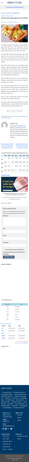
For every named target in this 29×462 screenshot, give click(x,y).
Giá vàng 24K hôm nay (6, 394)
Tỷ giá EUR (15, 398)
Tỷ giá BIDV (15, 405)
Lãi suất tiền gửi (10, 400)
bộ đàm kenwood (19, 456)
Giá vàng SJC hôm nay (19, 392)
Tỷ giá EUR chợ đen (17, 402)
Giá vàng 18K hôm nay (20, 394)
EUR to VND (6, 438)
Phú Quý (3, 335)
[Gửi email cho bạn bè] (16, 111)
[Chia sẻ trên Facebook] (10, 111)
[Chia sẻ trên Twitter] (13, 111)
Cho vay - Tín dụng (7, 449)
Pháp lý (19, 438)
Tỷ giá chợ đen (20, 400)
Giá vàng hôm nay (7, 392)
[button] (2, 2)
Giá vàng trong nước (6, 323)
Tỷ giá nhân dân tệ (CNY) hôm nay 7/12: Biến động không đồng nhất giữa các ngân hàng (14, 194)
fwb (16, 460)
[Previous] (2, 189)
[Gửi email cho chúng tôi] (8, 429)
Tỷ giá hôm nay (6, 444)
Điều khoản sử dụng (22, 436)
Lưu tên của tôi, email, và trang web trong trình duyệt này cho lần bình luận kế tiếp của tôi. (13, 252)
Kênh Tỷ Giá (14, 2)
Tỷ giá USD (7, 398)
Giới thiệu (19, 415)
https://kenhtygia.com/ (20, 126)
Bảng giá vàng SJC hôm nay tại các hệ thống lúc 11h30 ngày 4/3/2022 (22, 146)
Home (2, 13)
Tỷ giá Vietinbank (7, 407)
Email (5, 235)
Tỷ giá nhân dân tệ (19, 404)
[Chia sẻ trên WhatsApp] (8, 111)
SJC (2, 328)
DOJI (3, 333)
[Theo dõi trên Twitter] (6, 429)
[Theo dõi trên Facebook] (3, 429)
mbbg (13, 460)
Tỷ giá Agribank (23, 405)
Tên (4, 228)
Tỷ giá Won (10, 404)
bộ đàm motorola (10, 456)
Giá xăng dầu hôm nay (19, 407)
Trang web (5, 242)
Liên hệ (19, 420)
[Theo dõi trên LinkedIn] (11, 429)
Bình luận (6, 215)
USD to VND (6, 436)
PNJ (2, 330)
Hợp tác (19, 417)
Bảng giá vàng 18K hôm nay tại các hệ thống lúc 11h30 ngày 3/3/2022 (7, 146)
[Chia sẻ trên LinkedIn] (21, 111)
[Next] (27, 189)
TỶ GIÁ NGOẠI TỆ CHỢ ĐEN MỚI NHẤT (14, 7)
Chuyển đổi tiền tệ (7, 441)
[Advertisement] (14, 282)
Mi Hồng (3, 338)
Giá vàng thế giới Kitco (7, 396)
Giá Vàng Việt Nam (24, 343)
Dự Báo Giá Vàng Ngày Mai (12, 13)
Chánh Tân (15, 22)
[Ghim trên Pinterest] (18, 111)
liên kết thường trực (7, 117)
